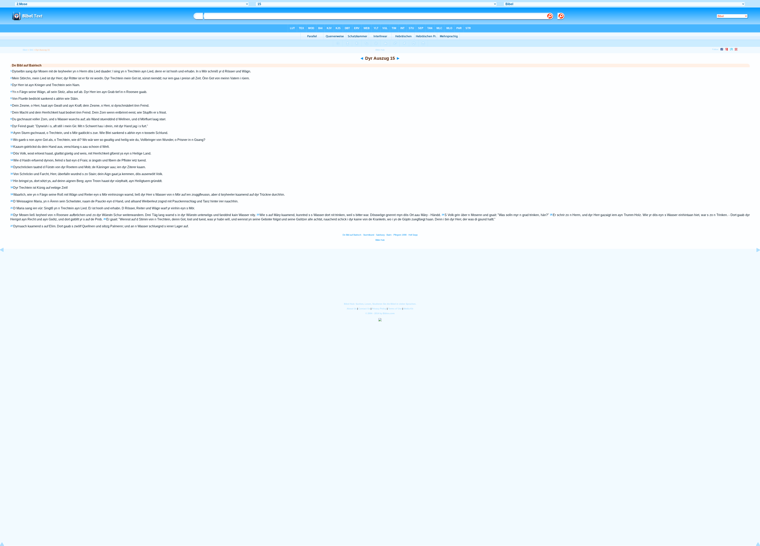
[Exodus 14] (5, 259)
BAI (31, 50)
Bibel (25, 50)
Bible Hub (380, 240)
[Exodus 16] (755, 259)
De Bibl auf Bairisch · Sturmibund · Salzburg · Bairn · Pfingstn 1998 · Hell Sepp (380, 235)
